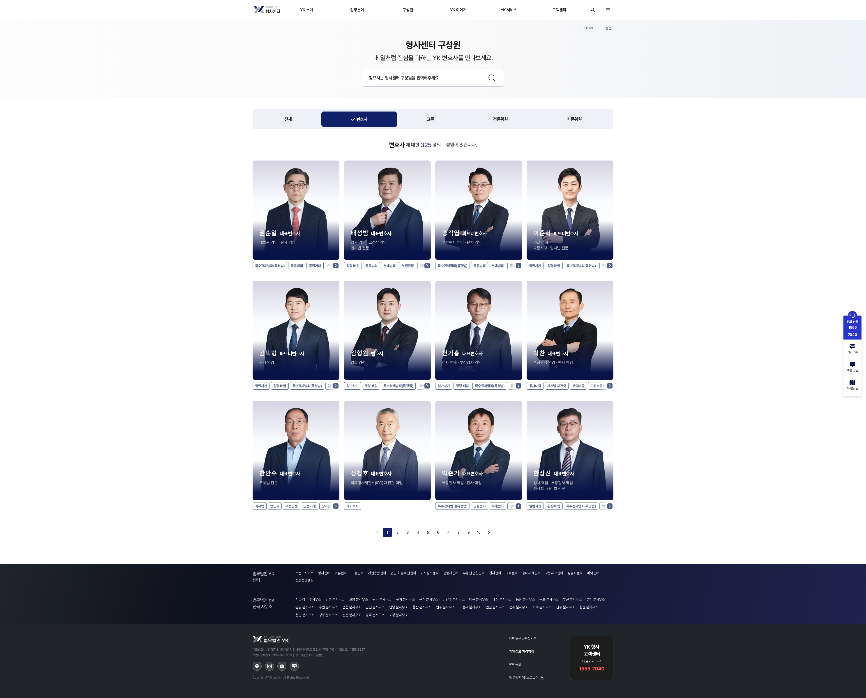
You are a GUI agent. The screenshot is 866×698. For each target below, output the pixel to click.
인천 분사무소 (495, 607)
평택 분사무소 (375, 615)
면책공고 (515, 664)
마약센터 (593, 573)
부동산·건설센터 (473, 573)
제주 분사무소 (542, 607)
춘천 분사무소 (351, 615)
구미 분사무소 (405, 599)
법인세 (274, 506)
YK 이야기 (458, 9)
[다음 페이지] (488, 532)
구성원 (408, 9)
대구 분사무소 (478, 599)
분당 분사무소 (304, 607)
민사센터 (495, 573)
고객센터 (559, 9)
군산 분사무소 (428, 599)
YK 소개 (306, 9)
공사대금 (535, 385)
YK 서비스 (509, 9)
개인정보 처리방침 (521, 651)
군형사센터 (450, 573)
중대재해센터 (531, 573)
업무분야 (357, 9)
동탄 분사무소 (525, 599)
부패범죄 (390, 265)
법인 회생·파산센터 (403, 573)
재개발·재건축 (556, 385)
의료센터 (512, 573)
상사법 (326, 506)
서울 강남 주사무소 (308, 599)
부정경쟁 (408, 265)
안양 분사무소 (398, 607)
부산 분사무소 (572, 599)
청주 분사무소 (328, 615)
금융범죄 (297, 265)
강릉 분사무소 (335, 599)
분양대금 (578, 385)
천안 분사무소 (304, 615)
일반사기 (535, 265)
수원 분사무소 (328, 607)
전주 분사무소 (518, 607)
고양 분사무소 (358, 599)
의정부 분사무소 (470, 607)
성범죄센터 (575, 573)
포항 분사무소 (398, 615)
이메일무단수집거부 (523, 638)
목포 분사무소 (548, 599)
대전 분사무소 (502, 599)
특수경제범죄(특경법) (270, 265)
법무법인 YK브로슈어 (523, 677)
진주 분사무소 (565, 607)
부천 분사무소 (595, 599)
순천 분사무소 (351, 607)
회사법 (259, 506)
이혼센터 (341, 573)
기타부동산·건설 (601, 385)
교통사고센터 (554, 573)
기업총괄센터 (377, 573)
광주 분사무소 (382, 599)
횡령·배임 (352, 265)
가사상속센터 (430, 573)
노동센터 (357, 573)
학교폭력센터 (304, 581)
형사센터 (324, 573)
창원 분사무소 (588, 607)
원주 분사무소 (445, 607)
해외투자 (352, 506)
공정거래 (315, 265)
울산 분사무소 (421, 607)
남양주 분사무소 (454, 599)
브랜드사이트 (304, 573)
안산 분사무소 (375, 607)
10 (479, 532)
